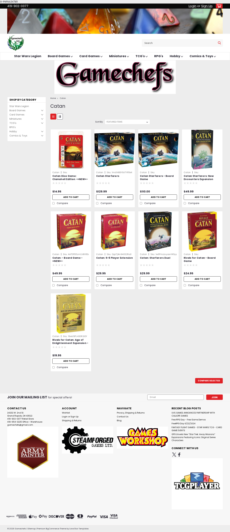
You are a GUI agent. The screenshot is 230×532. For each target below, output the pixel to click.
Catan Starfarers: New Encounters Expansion (199, 177)
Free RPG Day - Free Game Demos (189, 419)
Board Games (59, 56)
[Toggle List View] (60, 117)
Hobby (175, 56)
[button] (32, 452)
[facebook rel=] (179, 454)
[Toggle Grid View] (53, 117)
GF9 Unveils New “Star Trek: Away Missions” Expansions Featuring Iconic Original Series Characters (194, 437)
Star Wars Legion (27, 56)
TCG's (140, 56)
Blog (119, 420)
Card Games (89, 56)
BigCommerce (52, 528)
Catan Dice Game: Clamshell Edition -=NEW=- (70, 177)
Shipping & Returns (71, 420)
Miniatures (118, 56)
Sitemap (32, 528)
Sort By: (99, 121)
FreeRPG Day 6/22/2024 (183, 423)
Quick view (71, 167)
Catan (63, 98)
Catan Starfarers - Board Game (157, 177)
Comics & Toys (202, 56)
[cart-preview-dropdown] (218, 6)
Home (53, 98)
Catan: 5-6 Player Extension (114, 258)
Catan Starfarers (107, 176)
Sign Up (206, 6)
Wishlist (66, 412)
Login (192, 6)
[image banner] (7, 146)
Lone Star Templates (79, 528)
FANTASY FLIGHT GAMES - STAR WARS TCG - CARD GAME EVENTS (197, 429)
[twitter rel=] (174, 454)
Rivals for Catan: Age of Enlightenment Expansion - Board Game (70, 343)
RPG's (158, 56)
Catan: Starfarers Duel (155, 258)
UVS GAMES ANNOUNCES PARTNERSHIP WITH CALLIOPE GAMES (193, 414)
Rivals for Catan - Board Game (200, 259)
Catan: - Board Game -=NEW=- (67, 259)
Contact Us (122, 416)
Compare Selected (209, 380)
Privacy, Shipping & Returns (131, 412)
